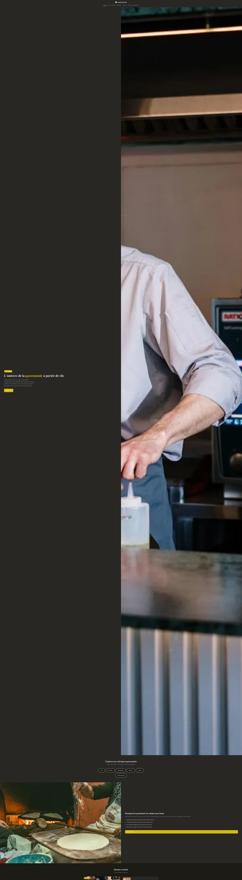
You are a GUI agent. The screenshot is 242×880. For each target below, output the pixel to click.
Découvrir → (9, 390)
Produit (129, 5)
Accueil (104, 5)
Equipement (119, 5)
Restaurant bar (136, 5)
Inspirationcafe (121, 2)
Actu (109, 5)
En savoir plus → (130, 831)
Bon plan (113, 5)
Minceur (124, 5)
